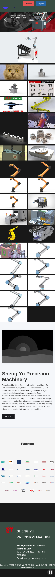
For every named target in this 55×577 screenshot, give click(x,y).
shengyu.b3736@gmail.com (36, 558)
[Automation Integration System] (27, 47)
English (41, 4)
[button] (5, 19)
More (8, 416)
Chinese (28, 4)
